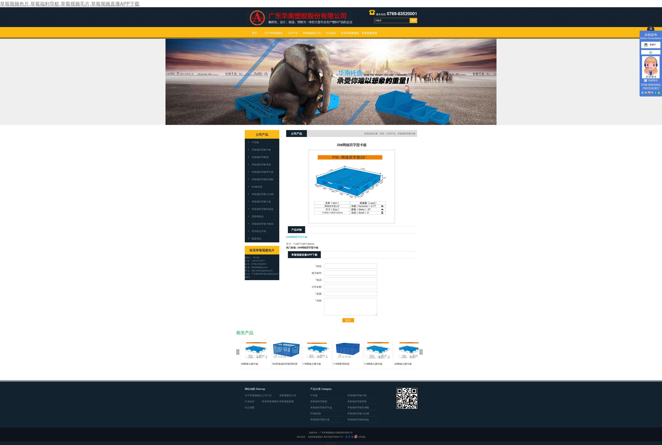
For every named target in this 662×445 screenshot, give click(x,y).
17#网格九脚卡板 (311, 363)
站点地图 (249, 407)
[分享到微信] (659, 92)
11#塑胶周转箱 (341, 363)
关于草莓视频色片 (273, 35)
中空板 (255, 142)
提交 (348, 320)
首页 (254, 33)
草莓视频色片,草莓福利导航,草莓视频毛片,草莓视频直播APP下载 (69, 3)
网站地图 (331, 443)
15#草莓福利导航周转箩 (285, 363)
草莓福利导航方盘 (261, 201)
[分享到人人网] (655, 92)
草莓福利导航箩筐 (261, 164)
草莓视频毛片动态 (312, 35)
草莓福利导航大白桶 (262, 194)
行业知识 (331, 33)
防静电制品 (258, 216)
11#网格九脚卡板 (373, 363)
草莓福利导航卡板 (261, 149)
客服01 (653, 44)
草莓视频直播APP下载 (369, 35)
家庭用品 (256, 238)
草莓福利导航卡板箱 (262, 223)
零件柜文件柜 (259, 231)
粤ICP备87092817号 (333, 436)
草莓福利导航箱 (260, 157)
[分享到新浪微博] (649, 92)
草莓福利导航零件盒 (262, 171)
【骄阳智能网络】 (315, 436)
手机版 (362, 436)
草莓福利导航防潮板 (262, 179)
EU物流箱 (257, 186)
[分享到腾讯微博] (652, 92)
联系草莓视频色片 (350, 35)
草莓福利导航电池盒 (262, 209)
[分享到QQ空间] (645, 92)
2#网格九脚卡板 (249, 363)
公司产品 (293, 33)
